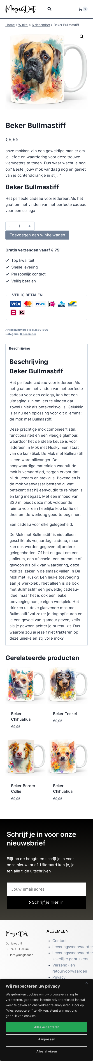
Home (10, 25)
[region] (46, 1020)
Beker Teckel (65, 713)
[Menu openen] (71, 8)
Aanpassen (46, 1039)
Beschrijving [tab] (19, 348)
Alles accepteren (46, 1027)
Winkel (23, 25)
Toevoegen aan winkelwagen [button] (25, 731)
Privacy (58, 977)
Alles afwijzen (46, 1051)
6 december (41, 25)
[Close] (88, 982)
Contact (59, 940)
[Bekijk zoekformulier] (46, 9)
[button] (82, 37)
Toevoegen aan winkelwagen (37, 235)
